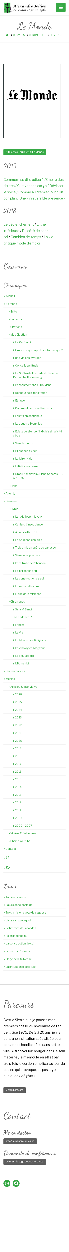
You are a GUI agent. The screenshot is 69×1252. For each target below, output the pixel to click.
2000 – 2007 (23, 825)
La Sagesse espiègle (28, 539)
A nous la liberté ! (26, 532)
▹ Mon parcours (14, 1089)
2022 (18, 725)
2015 (18, 779)
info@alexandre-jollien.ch (20, 1141)
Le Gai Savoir (23, 342)
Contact (11, 848)
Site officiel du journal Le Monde (25, 151)
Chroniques (17, 601)
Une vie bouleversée (28, 357)
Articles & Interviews (23, 686)
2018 (18, 756)
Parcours (16, 319)
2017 (18, 763)
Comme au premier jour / (38, 192)
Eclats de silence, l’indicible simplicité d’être (37, 433)
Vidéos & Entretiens (23, 833)
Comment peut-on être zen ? (33, 408)
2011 (18, 810)
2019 (18, 748)
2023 (18, 717)
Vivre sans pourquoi (27, 555)
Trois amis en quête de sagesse (35, 547)
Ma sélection (18, 334)
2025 (18, 702)
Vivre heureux (24, 443)
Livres (14, 508)
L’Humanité (22, 663)
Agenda (11, 493)
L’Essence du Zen (26, 450)
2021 (18, 733)
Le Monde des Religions (30, 640)
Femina (20, 624)
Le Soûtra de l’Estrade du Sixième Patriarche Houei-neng (35, 375)
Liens (13, 485)
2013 (18, 794)
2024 (18, 709)
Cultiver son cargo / (33, 186)
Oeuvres (11, 501)
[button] (61, 7)
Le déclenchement (18, 224)
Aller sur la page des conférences (24, 1161)
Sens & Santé (24, 609)
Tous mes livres (16, 897)
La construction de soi (29, 578)
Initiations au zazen (27, 466)
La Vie (19, 632)
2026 (18, 694)
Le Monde (22, 617)
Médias (10, 678)
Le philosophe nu (26, 570)
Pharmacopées (15, 671)
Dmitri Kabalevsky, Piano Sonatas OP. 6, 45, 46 (38, 476)
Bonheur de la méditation (31, 392)
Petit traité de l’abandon (30, 563)
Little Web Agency (37, 1242)
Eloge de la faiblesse (28, 593)
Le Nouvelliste (24, 655)
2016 (18, 771)
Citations (16, 326)
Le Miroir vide (23, 458)
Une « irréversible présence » (42, 198)
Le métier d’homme (27, 586)
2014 (18, 787)
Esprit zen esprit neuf (28, 415)
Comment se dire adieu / (23, 180)
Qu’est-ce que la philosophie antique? (39, 350)
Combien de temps (26, 237)
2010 (18, 818)
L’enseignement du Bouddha (33, 385)
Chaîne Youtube (20, 841)
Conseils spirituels (27, 365)
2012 (18, 802)
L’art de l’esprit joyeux (29, 516)
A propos (11, 303)
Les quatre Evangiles (28, 423)
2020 (18, 740)
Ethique (20, 400)
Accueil (10, 296)
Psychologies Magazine (30, 648)
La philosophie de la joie (21, 966)
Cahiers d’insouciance (29, 524)
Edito (13, 311)
